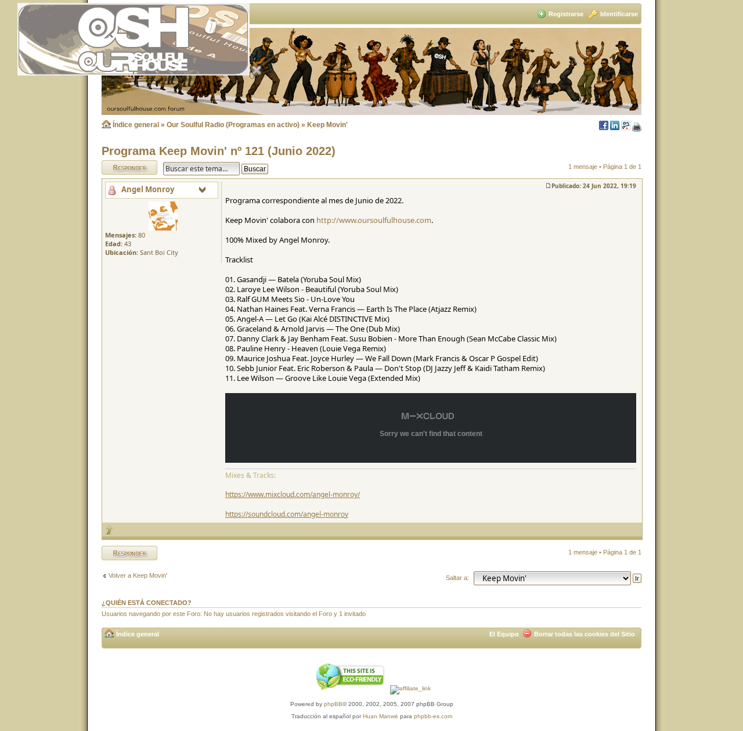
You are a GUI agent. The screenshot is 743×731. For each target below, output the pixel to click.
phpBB (333, 704)
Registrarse (566, 13)
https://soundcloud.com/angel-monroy (286, 514)
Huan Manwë (380, 716)
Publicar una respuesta (119, 167)
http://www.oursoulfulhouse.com (373, 220)
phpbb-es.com (433, 716)
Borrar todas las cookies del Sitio (584, 634)
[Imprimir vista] (636, 128)
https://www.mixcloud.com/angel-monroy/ (292, 494)
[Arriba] (109, 530)
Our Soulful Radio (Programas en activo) (233, 125)
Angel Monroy (147, 189)
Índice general (136, 125)
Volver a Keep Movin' (138, 575)
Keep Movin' (327, 125)
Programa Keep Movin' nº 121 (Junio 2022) (219, 151)
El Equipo (504, 634)
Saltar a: (457, 577)
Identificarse (619, 13)
